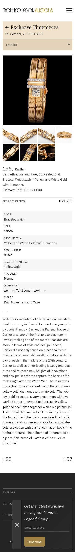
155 (7, 459)
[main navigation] (69, 11)
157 (67, 459)
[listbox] (37, 44)
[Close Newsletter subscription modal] (16, 524)
